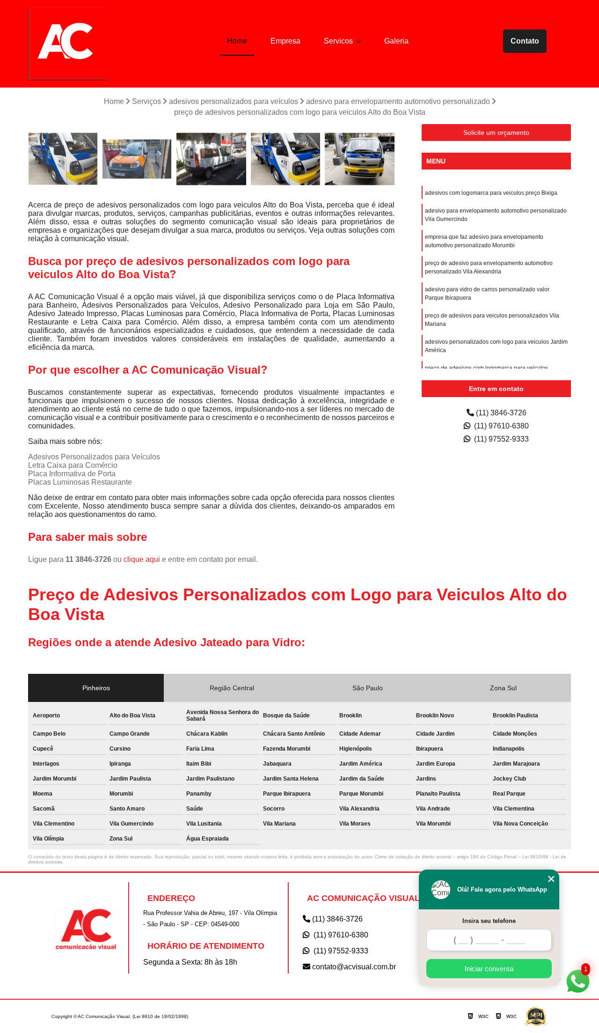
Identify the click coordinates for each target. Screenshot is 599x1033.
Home (237, 41)
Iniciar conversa (489, 969)
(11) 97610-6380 (500, 426)
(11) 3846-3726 (500, 413)
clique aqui (142, 559)
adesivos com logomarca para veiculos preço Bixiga (491, 193)
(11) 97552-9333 (500, 439)
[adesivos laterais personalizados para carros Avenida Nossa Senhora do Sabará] (211, 159)
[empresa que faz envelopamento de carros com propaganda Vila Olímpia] (286, 159)
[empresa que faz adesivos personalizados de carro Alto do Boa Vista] (359, 159)
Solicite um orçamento (496, 132)
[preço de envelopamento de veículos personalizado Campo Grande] (137, 159)
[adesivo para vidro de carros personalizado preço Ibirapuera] (63, 159)
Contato (525, 41)
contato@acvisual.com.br (353, 967)
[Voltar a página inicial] (68, 43)
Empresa (285, 41)
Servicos (339, 41)
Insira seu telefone (489, 920)
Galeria (396, 41)
